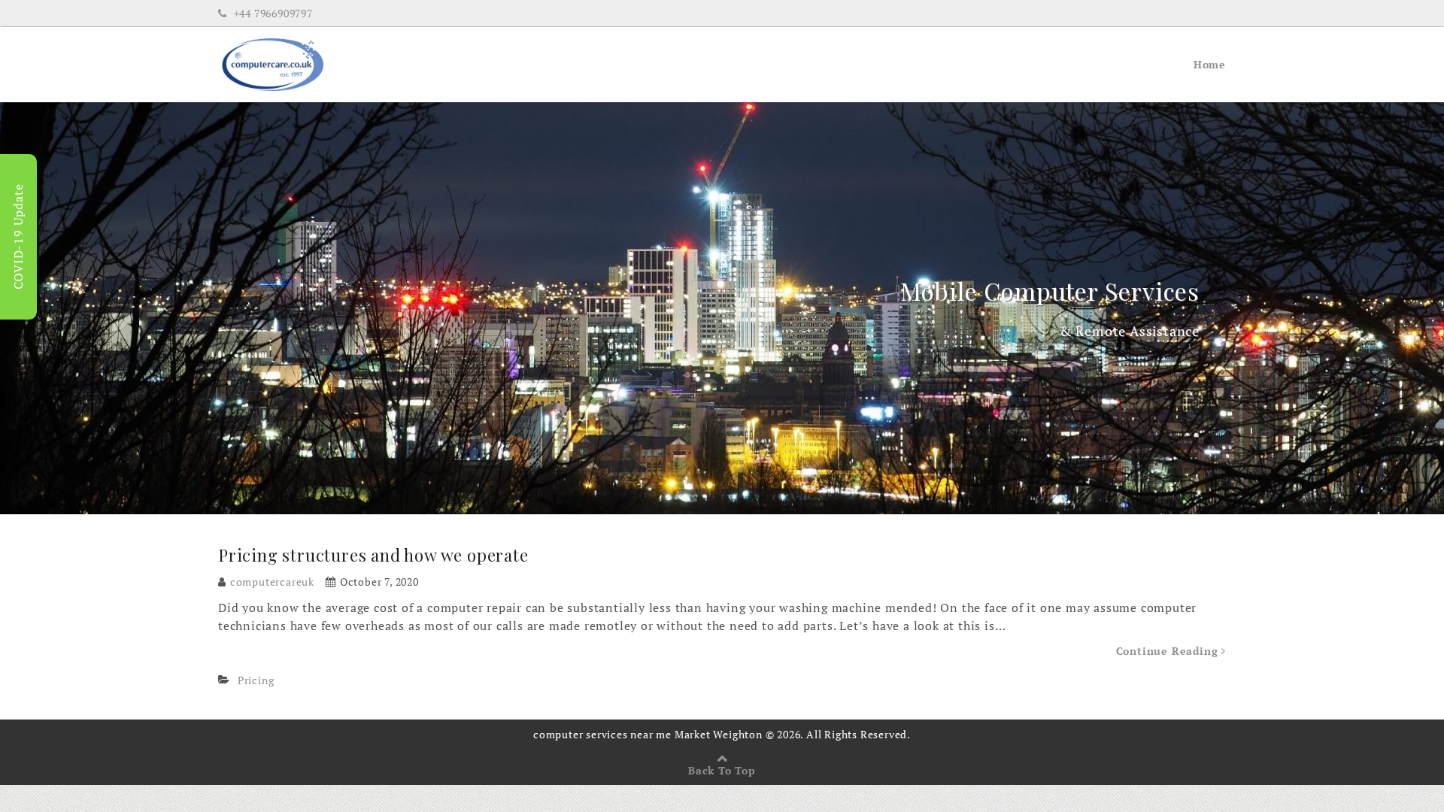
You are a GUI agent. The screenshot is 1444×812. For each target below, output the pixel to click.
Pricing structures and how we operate (373, 555)
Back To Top (722, 770)
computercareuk (272, 581)
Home (1210, 64)
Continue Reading (1169, 651)
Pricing (256, 680)
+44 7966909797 (272, 13)
